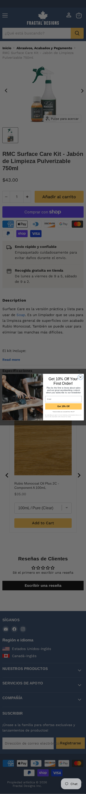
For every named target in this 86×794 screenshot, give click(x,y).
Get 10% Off (63, 406)
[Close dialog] (80, 377)
